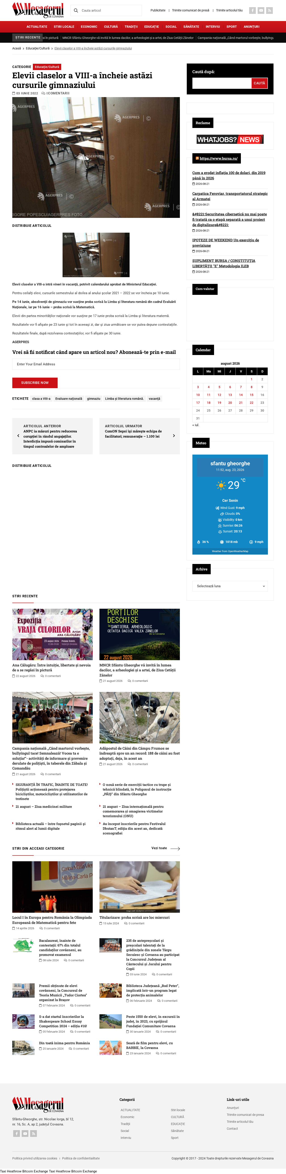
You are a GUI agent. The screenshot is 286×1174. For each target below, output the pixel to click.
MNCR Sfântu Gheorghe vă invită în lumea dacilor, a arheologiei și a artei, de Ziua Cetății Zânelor (101, 38)
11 (208, 394)
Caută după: (203, 71)
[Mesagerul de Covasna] (38, 10)
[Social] (252, 10)
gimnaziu (93, 398)
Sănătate (191, 26)
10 (198, 394)
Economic (89, 26)
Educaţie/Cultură (38, 48)
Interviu (213, 26)
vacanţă (154, 398)
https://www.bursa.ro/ (219, 158)
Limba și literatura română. (124, 398)
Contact (232, 1128)
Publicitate (158, 10)
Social (171, 26)
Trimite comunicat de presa (245, 1115)
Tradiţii (131, 26)
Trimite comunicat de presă (190, 10)
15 (251, 394)
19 (219, 402)
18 (208, 402)
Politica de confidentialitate (81, 1158)
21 (241, 402)
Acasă (16, 48)
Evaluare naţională (68, 398)
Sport (232, 26)
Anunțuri (251, 26)
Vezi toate (159, 848)
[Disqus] (96, 529)
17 (198, 402)
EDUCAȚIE (151, 26)
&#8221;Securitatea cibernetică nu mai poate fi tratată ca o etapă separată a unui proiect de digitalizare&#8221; (229, 219)
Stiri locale (64, 26)
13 (230, 394)
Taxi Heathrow (10, 1171)
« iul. (195, 425)
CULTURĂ (111, 26)
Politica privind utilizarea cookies (34, 1158)
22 (251, 402)
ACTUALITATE (37, 26)
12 (219, 394)
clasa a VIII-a (41, 398)
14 (241, 394)
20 (230, 402)
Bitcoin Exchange (35, 1171)
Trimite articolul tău (229, 10)
